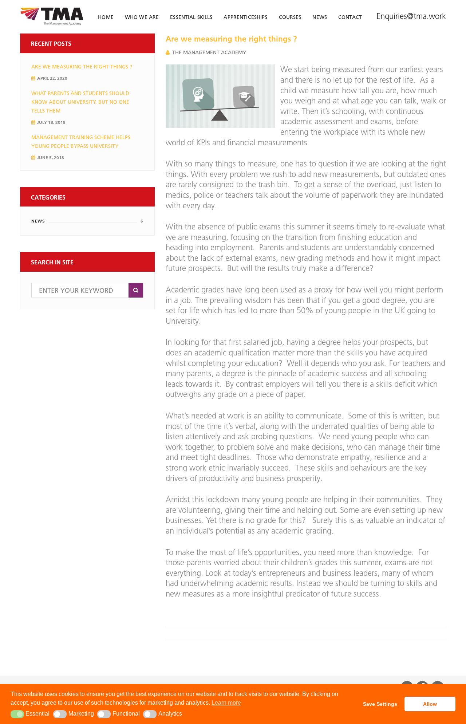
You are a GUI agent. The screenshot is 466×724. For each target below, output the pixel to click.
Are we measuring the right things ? (81, 66)
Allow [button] (430, 704)
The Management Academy (209, 52)
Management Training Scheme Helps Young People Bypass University (80, 141)
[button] (17, 714)
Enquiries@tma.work (411, 16)
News (38, 221)
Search (136, 290)
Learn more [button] (226, 703)
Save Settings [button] (380, 704)
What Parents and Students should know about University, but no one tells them (80, 102)
